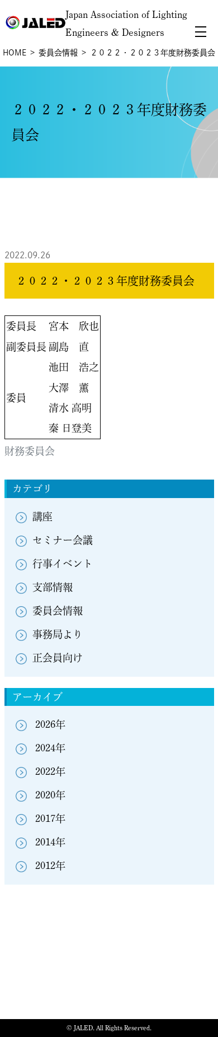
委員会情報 (58, 53)
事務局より (57, 634)
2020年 (50, 795)
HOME (14, 53)
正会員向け (57, 658)
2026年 (50, 724)
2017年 (50, 818)
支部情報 (52, 587)
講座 (42, 516)
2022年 (50, 771)
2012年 (50, 866)
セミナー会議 (62, 540)
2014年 (50, 842)
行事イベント (62, 564)
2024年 (50, 748)
